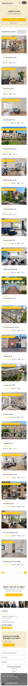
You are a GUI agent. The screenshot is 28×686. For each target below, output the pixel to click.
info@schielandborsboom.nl (8, 622)
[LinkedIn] (8, 628)
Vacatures (14, 671)
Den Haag (5, 614)
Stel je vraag (7, 641)
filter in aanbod (13, 19)
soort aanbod (13, 23)
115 (22, 572)
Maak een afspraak (9, 644)
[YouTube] (11, 628)
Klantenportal (14, 669)
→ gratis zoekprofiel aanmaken (14, 594)
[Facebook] (2, 628)
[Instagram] (5, 628)
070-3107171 (4, 620)
